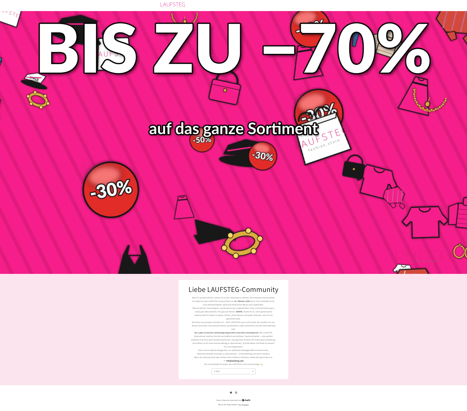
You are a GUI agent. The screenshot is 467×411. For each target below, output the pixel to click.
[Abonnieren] (252, 371)
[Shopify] (246, 400)
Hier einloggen (243, 405)
